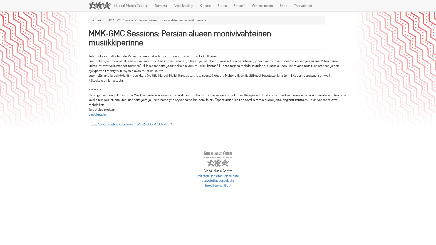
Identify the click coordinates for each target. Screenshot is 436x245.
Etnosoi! (239, 6)
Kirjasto (205, 6)
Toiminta (161, 6)
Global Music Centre (131, 5)
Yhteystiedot (303, 6)
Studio (222, 6)
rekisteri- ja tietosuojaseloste (218, 176)
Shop (283, 6)
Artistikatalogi (183, 6)
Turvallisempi (216, 186)
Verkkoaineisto (262, 6)
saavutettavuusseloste (218, 181)
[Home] (101, 6)
